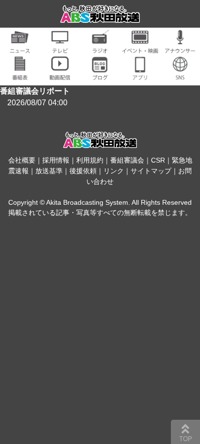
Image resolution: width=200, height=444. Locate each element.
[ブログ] (100, 74)
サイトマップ (151, 171)
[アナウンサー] (180, 48)
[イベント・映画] (140, 48)
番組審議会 (127, 160)
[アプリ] (140, 74)
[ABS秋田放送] (100, 17)
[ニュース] (20, 48)
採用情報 (55, 160)
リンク (113, 171)
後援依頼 (83, 171)
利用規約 (89, 160)
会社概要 (21, 160)
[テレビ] (60, 48)
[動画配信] (60, 74)
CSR (158, 160)
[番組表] (20, 74)
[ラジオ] (100, 48)
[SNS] (180, 74)
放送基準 (49, 171)
